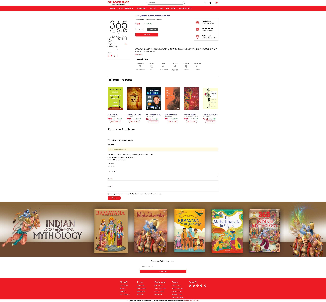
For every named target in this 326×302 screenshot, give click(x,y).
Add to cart (152, 29)
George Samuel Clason (191, 116)
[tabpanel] (119, 31)
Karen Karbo (207, 116)
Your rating (111, 163)
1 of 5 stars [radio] (108, 166)
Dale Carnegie (112, 116)
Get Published (124, 294)
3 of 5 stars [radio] (111, 166)
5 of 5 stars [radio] (115, 166)
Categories (140, 285)
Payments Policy (177, 291)
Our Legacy (124, 285)
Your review (112, 171)
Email (110, 186)
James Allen (168, 116)
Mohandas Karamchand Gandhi (148, 20)
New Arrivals (141, 288)
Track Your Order (184, 8)
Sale (161, 8)
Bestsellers (141, 291)
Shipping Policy (177, 294)
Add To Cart (153, 122)
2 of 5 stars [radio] (110, 166)
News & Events (159, 291)
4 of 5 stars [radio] (113, 166)
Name (110, 179)
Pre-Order (140, 294)
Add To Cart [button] (115, 121)
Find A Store (170, 8)
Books (112, 8)
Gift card (153, 8)
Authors (122, 288)
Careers (122, 291)
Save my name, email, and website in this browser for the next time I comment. (135, 194)
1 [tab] (117, 49)
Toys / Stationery (125, 8)
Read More (139, 54)
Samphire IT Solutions (191, 300)
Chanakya (130, 116)
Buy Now (147, 34)
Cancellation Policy (178, 297)
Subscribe (162, 271)
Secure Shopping (177, 288)
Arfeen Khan (149, 116)
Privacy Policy (176, 285)
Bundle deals (141, 8)
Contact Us (158, 294)
